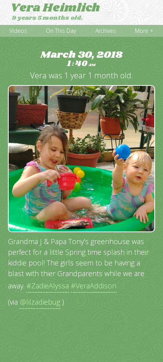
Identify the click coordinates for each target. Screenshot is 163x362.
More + (144, 30)
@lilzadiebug (40, 302)
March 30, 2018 (81, 59)
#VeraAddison (93, 285)
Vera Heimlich (55, 8)
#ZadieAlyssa (48, 285)
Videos (18, 30)
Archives (105, 30)
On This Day (61, 30)
